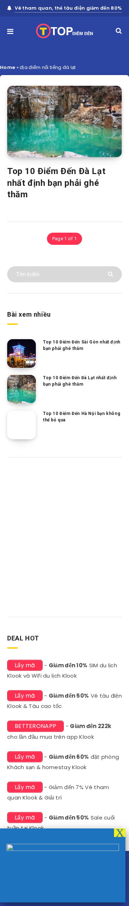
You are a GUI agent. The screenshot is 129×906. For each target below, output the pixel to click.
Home (7, 67)
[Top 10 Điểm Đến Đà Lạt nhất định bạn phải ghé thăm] (21, 389)
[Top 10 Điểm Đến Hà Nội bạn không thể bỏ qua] (21, 425)
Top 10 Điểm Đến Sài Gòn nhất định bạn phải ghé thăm (81, 345)
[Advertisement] (64, 534)
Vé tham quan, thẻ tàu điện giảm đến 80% (68, 8)
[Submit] (111, 273)
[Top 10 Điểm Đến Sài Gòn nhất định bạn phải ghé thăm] (21, 353)
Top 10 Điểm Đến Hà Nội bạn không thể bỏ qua (81, 416)
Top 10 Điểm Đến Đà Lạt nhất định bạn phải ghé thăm (56, 182)
